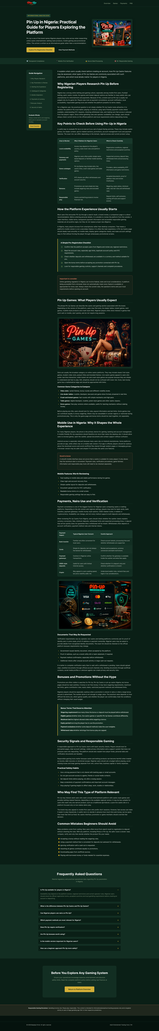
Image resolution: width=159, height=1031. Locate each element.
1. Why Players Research (37, 78)
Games (115, 3)
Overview (107, 3)
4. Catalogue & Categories (38, 91)
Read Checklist (34, 126)
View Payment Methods (67, 50)
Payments (123, 3)
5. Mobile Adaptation (36, 95)
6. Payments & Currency (37, 99)
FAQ (131, 3)
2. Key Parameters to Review (39, 82)
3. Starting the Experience (38, 87)
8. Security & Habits (36, 107)
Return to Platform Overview (79, 989)
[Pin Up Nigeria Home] (31, 3)
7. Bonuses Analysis (36, 103)
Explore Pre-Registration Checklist (40, 50)
